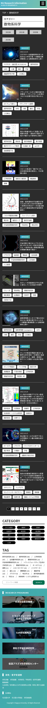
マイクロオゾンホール (31, 446)
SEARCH (39, 582)
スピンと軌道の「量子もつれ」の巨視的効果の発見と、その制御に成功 (31, 171)
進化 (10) (13, 571)
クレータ (7, 290)
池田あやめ (8, 300)
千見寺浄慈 (18, 371)
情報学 (23, 539)
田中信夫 (7, 408)
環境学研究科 (28, 290)
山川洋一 (38, 146)
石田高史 (17, 408)
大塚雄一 (17, 451)
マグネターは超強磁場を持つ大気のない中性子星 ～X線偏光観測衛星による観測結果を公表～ (31, 56)
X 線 (12, 69)
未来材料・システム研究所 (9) (29, 576)
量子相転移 (28, 141)
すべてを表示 (9, 527)
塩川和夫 (7, 451)
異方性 (6, 220)
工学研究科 (8, 179)
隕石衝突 (7, 295)
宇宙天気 (25, 225)
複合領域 (37, 531)
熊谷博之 (17, 290)
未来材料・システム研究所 (13, 413)
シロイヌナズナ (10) (20, 568)
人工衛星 (7, 265)
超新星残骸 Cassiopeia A (24, 330)
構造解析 (33, 179)
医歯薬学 (37, 535)
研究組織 (13, 680)
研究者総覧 (28, 698)
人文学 (9, 543)
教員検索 (5, 682)
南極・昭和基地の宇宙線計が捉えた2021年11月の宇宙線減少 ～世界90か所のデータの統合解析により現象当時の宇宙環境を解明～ (32, 206)
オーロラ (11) (37, 565)
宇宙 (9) (11, 576)
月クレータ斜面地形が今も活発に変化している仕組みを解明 (31, 284)
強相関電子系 (8, 151)
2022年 (8, 32)
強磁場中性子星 (9, 74)
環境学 (23, 527)
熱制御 (37, 492)
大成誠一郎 (27, 146)
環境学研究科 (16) (34, 559)
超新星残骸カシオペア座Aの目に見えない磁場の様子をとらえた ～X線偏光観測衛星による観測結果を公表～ (32, 321)
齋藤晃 (26, 408)
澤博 (5, 183)
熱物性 (28, 492)
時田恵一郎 (21, 376)
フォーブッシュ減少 (28, 215)
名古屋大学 (6, 698)
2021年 (21, 32)
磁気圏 (16, 255)
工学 (9, 539)
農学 (9, 535)
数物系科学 (25, 48)
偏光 (19, 69)
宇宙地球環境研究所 (11, 225)
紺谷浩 (18, 141)
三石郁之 (22, 74)
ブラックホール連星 (26, 104)
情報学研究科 (8, 376)
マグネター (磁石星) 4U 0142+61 (15, 64)
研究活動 (5, 680)
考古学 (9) (25, 574)
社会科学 (9, 531)
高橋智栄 (7, 371)
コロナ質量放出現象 (11, 215)
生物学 (38, 527)
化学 (23, 535)
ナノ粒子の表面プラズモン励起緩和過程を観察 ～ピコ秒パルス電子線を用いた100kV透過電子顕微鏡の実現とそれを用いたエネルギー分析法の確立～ (32, 398)
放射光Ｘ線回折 (21, 179)
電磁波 (25, 255)
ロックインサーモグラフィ (13, 492)
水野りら (17, 418)
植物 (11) (5, 568)
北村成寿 (34, 255)
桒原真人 (29, 413)
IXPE (5, 69)
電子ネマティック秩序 (11, 146)
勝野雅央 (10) (24, 571)
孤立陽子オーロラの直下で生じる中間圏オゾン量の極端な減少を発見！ (31, 438)
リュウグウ (19, 487)
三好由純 (32, 260)
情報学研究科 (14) (22, 565)
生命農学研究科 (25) (16, 559)
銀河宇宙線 (28, 220)
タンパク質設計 (9, 367)
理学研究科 (34, 64)
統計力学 (33, 367)
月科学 (26, 295)
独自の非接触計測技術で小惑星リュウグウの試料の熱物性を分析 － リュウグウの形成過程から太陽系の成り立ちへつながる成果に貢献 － (32, 477)
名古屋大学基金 (17, 698)
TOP (4, 12)
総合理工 (23, 531)
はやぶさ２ (8, 487)
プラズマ (7, 255)
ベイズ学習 (22, 367)
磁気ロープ (16, 220)
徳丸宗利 (35, 225)
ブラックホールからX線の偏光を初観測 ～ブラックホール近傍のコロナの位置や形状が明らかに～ (32, 95)
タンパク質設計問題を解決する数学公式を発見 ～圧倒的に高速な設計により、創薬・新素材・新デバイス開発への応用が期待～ (32, 357)
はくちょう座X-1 (9, 104)
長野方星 (17, 497)
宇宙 (26, 69)
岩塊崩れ (17, 295)
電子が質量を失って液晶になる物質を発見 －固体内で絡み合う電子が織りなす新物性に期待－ (32, 133)
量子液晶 (39, 141)
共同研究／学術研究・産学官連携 (29, 680)
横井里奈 (7, 418)
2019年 (8, 40)
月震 (34, 295)
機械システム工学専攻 (31, 497)
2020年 (35, 32)
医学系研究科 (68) (8, 557)
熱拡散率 (7, 497)
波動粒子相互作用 (28, 455)
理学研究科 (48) (24, 557)
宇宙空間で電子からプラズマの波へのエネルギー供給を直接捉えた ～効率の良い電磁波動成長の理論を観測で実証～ (32, 246)
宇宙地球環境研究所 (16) (10, 562)
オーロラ (7, 446)
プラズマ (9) (14, 574)
